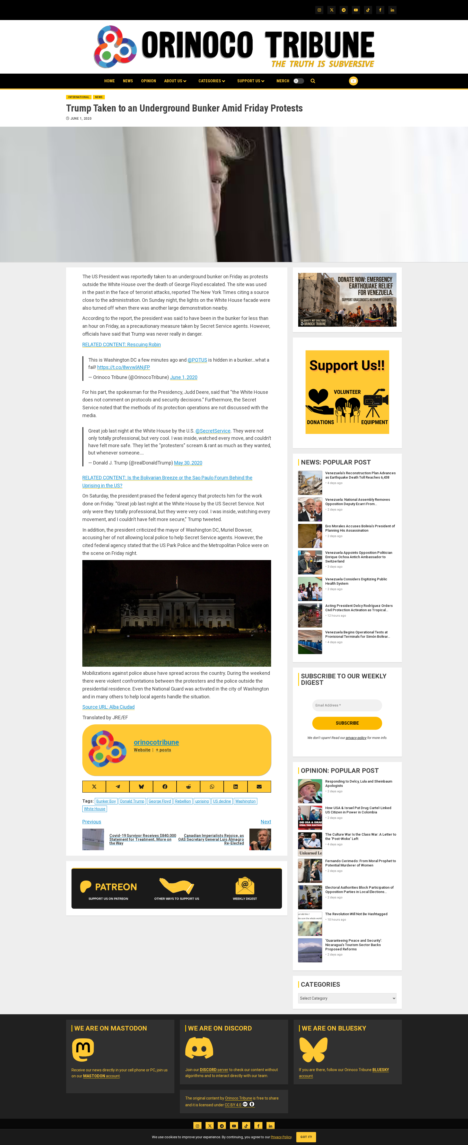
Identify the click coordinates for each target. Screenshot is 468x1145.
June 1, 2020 (81, 118)
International (78, 97)
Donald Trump (132, 801)
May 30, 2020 (188, 463)
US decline (222, 801)
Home (109, 80)
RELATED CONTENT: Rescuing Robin (121, 344)
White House (94, 809)
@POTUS (197, 360)
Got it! (306, 1137)
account (101, 1076)
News (128, 80)
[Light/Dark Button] (298, 81)
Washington (245, 801)
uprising (202, 801)
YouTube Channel (345, 81)
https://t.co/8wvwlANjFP (123, 367)
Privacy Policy (281, 1137)
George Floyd (160, 801)
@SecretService (213, 431)
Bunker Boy (106, 801)
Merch (283, 80)
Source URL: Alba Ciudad (108, 707)
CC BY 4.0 (233, 1105)
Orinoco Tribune (238, 1098)
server (214, 1070)
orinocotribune (156, 742)
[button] (313, 81)
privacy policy (356, 738)
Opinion (148, 80)
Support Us (248, 80)
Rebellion (183, 801)
